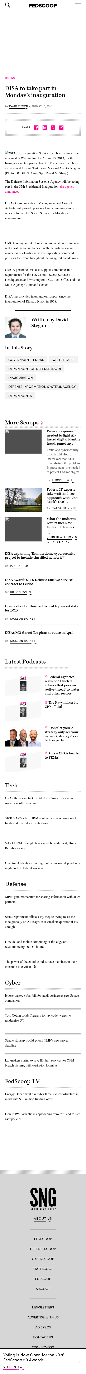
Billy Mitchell (21, 592)
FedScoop (43, 1238)
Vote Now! (13, 1367)
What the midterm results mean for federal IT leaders (61, 523)
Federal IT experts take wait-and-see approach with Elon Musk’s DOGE (62, 495)
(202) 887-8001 (43, 1347)
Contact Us (43, 1337)
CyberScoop (43, 1258)
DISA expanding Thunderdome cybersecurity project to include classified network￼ (40, 555)
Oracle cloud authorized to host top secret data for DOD (41, 608)
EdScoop (43, 1278)
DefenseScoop (43, 1248)
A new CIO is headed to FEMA (63, 755)
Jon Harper (19, 566)
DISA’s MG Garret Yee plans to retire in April (39, 632)
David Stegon (18, 106)
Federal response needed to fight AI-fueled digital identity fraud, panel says (63, 437)
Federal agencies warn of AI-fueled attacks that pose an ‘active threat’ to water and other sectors (62, 685)
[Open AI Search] (13, 4)
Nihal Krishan (58, 542)
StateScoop (43, 1268)
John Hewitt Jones (62, 537)
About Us (43, 1218)
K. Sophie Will (63, 480)
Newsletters (43, 1307)
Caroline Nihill (64, 508)
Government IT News (26, 359)
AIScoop (43, 1288)
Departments (20, 395)
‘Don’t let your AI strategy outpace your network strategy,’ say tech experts (61, 734)
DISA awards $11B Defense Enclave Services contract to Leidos (39, 582)
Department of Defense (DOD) (34, 368)
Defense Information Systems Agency (42, 386)
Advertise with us (43, 1317)
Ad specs (43, 1327)
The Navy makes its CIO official (61, 704)
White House (63, 359)
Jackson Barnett (23, 618)
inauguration (20, 377)
